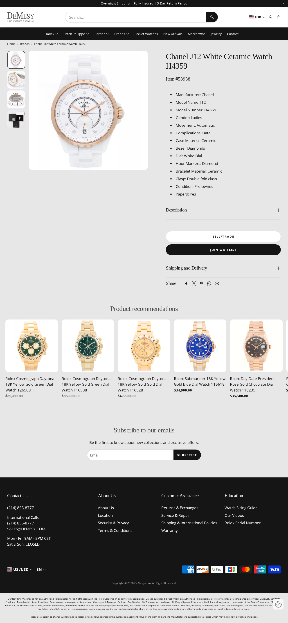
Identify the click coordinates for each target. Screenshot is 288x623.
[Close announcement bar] (283, 3)
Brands (24, 44)
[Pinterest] (202, 283)
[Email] (217, 283)
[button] (141, 17)
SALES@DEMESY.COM (26, 528)
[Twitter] (194, 283)
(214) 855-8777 (20, 507)
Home (11, 44)
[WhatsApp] (209, 283)
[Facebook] (186, 283)
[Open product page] (31, 345)
